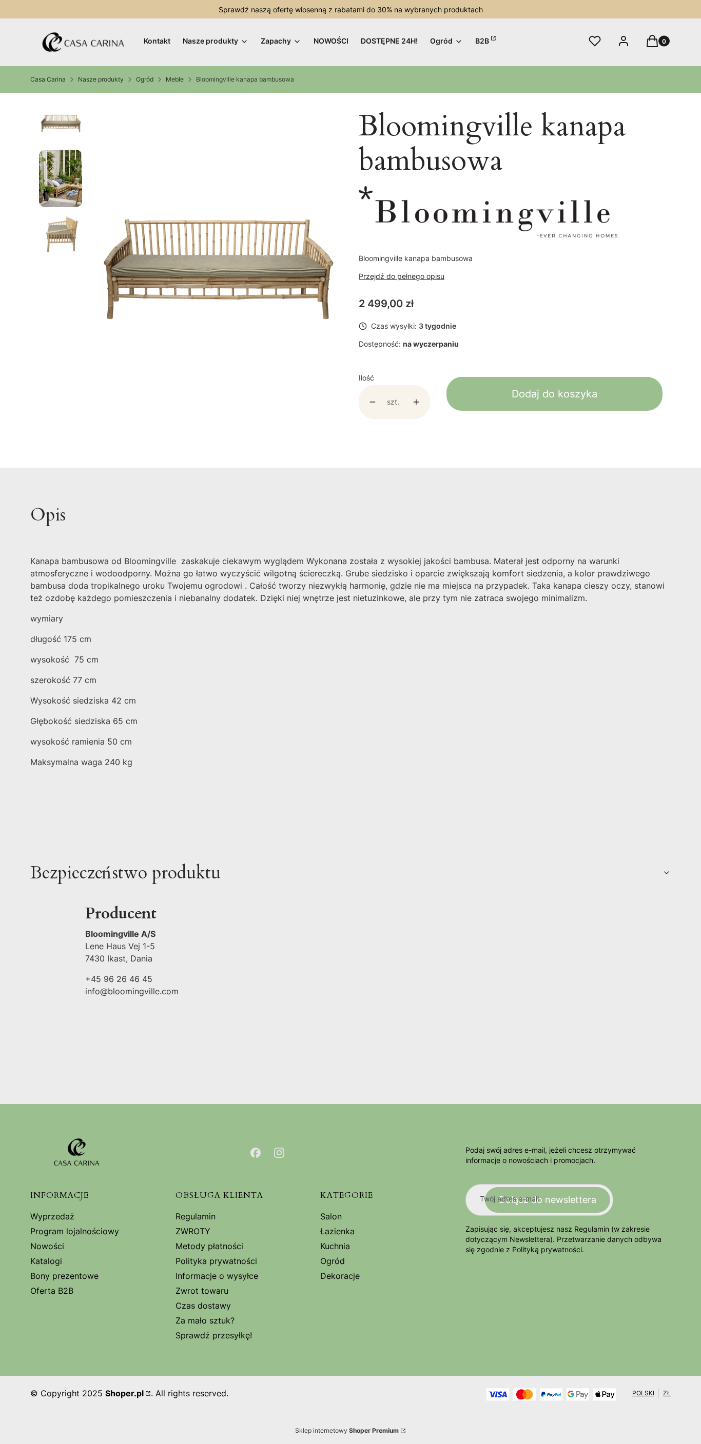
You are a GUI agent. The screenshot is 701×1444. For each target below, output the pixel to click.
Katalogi (46, 1261)
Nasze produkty (101, 79)
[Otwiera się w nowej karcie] (255, 1152)
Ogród (144, 79)
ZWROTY (193, 1231)
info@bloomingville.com (132, 991)
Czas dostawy (203, 1305)
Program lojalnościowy (74, 1231)
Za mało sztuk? (205, 1320)
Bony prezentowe (64, 1276)
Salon (331, 1216)
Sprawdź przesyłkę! (214, 1335)
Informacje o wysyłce (217, 1276)
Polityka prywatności (216, 1261)
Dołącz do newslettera (547, 1199)
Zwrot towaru (202, 1291)
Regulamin (196, 1216)
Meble (175, 79)
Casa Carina (48, 79)
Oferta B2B (51, 1291)
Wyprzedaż (52, 1216)
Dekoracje (340, 1276)
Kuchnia (335, 1246)
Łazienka (337, 1231)
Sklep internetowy (347, 1430)
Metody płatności (209, 1246)
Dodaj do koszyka (554, 394)
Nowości (47, 1246)
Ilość (366, 377)
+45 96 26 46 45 (118, 979)
